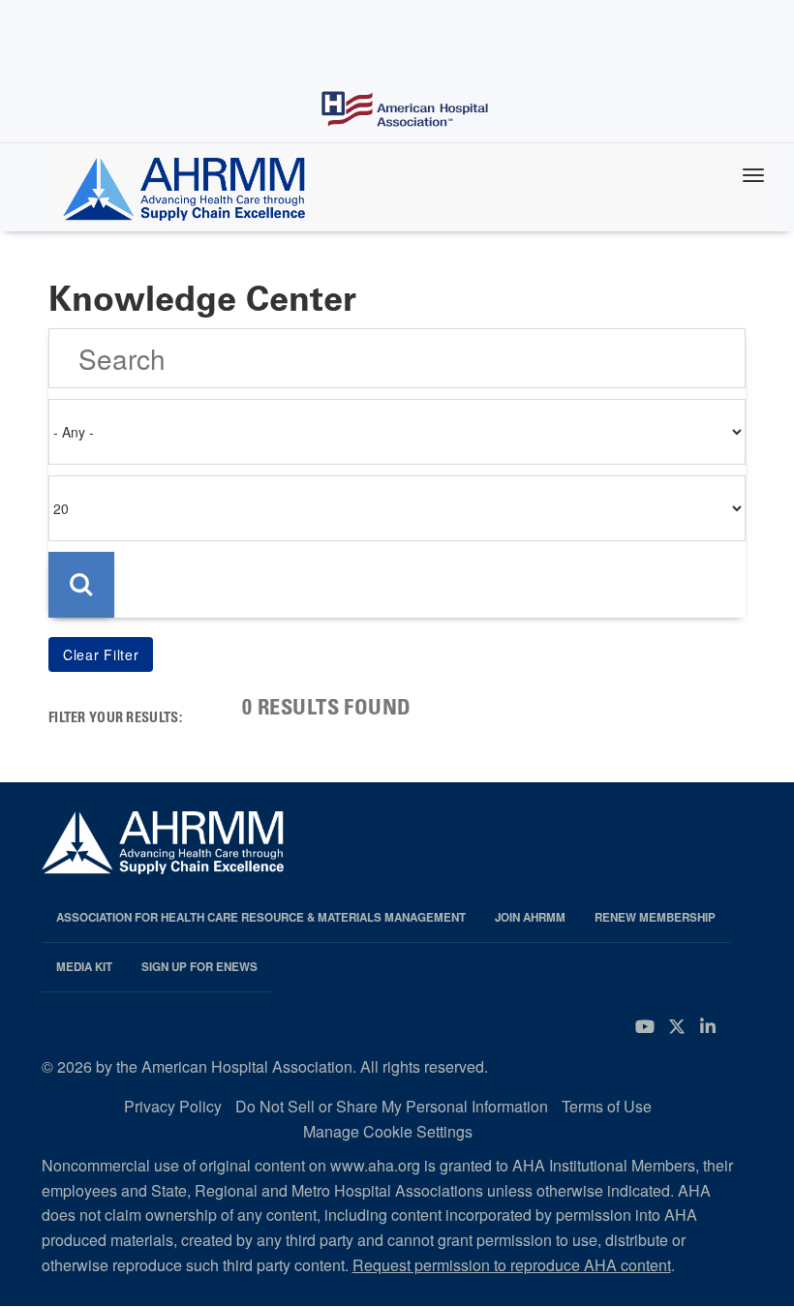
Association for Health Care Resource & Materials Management (261, 917)
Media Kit (84, 966)
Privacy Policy (173, 1106)
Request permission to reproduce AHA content (511, 1265)
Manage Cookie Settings (388, 1131)
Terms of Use (607, 1106)
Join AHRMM (530, 917)
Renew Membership (655, 917)
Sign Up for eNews (199, 966)
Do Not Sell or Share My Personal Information (391, 1106)
